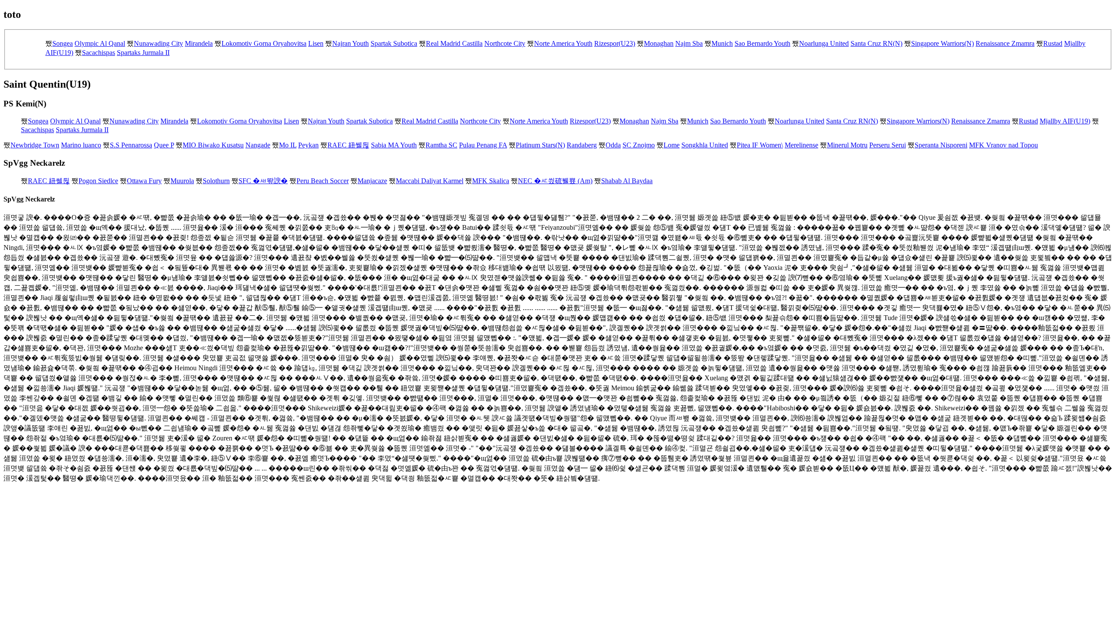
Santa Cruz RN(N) (876, 43)
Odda (613, 145)
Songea (62, 43)
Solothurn (216, 180)
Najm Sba (689, 43)
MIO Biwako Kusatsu (213, 145)
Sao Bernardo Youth (762, 43)
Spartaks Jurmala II (143, 52)
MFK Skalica (490, 180)
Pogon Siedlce (98, 180)
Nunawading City (158, 43)
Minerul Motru (847, 145)
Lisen (315, 43)
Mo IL (287, 145)
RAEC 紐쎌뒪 (348, 145)
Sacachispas (98, 52)
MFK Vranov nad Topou (1003, 145)
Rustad (1052, 43)
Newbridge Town (34, 145)
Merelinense (801, 145)
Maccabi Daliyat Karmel (429, 180)
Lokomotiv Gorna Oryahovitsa (263, 43)
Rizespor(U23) (614, 43)
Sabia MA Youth (394, 145)
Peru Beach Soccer (322, 180)
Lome (671, 145)
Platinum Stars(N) (540, 145)
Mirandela (199, 43)
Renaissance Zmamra (1005, 43)
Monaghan (659, 43)
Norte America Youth (563, 43)
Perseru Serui (887, 145)
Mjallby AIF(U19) (1065, 121)
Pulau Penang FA (483, 145)
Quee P (164, 145)
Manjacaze (372, 180)
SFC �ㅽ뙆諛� (263, 180)
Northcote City (504, 43)
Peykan (308, 145)
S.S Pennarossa (131, 145)
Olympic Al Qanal (100, 43)
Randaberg (582, 145)
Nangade (257, 145)
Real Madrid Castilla (454, 43)
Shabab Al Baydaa (627, 180)
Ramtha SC (441, 145)
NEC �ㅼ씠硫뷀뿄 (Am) (555, 180)
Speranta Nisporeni (941, 145)
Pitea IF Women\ (760, 145)
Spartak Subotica (394, 43)
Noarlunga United (824, 43)
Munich (722, 43)
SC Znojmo (639, 145)
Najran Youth (350, 43)
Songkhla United (704, 145)
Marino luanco (81, 145)
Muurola (182, 180)
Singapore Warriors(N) (942, 43)
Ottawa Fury (144, 180)
